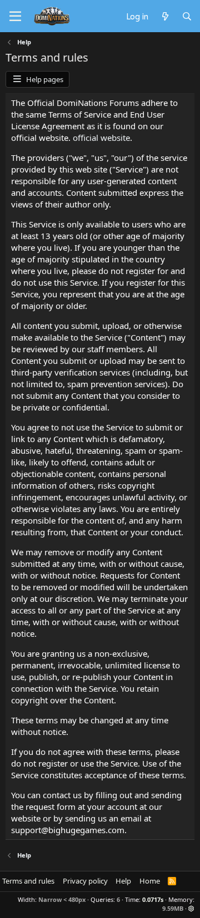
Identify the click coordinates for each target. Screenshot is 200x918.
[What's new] (165, 16)
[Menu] (15, 17)
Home (149, 881)
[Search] (187, 16)
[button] (191, 908)
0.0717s (152, 899)
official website (101, 137)
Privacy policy (85, 881)
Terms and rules (28, 881)
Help (123, 881)
